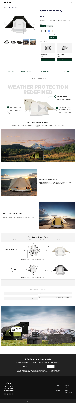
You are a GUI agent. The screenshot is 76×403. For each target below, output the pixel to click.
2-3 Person (43, 26)
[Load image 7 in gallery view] (26, 42)
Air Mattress (32, 2)
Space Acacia (17, 2)
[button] (71, 2)
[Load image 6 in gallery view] (20, 42)
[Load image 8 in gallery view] (33, 42)
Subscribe (51, 366)
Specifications (42, 78)
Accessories (39, 2)
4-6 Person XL (50, 26)
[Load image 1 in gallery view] (7, 42)
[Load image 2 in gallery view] (13, 42)
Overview (33, 78)
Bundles (45, 2)
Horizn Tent (25, 2)
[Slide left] (5, 23)
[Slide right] (34, 23)
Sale (50, 2)
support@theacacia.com (9, 390)
